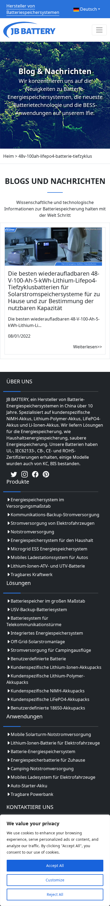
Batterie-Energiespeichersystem (43, 751)
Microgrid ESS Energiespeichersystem (49, 549)
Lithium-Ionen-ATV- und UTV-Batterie (48, 566)
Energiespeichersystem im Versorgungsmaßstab (35, 503)
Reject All (55, 894)
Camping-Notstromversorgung (42, 769)
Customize (55, 879)
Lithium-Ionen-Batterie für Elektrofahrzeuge (55, 743)
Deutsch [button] (88, 9)
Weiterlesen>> (87, 347)
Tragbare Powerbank (32, 794)
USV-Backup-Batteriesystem (39, 609)
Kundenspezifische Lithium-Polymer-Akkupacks (45, 679)
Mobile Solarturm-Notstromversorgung (51, 734)
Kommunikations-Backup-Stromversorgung (55, 515)
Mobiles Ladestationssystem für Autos (49, 557)
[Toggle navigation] (99, 30)
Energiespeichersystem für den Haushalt (52, 540)
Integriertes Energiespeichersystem (47, 633)
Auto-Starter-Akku (29, 786)
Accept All (55, 865)
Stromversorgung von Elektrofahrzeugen (53, 523)
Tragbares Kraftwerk (32, 574)
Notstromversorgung (32, 532)
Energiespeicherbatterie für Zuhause (48, 760)
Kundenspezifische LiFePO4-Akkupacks (50, 699)
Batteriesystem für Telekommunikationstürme (33, 621)
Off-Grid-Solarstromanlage (38, 642)
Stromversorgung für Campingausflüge (51, 650)
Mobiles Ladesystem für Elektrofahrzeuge (53, 777)
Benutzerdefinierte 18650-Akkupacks (48, 708)
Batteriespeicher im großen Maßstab (48, 601)
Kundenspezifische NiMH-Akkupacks (48, 691)
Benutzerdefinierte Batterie (38, 659)
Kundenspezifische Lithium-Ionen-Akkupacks (56, 667)
